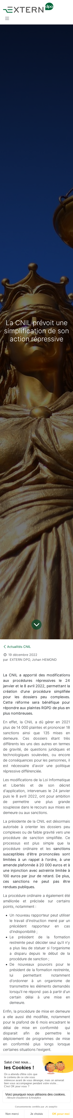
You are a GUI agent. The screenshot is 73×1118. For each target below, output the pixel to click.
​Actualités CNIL (19, 647)
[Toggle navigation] (7, 18)
